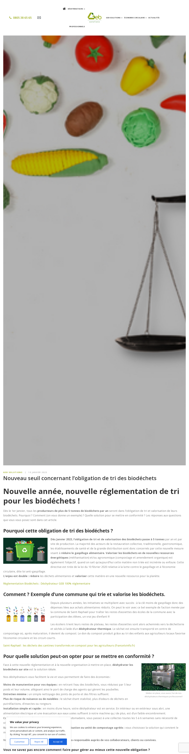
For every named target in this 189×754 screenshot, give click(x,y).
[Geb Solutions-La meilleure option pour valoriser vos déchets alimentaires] (94, 18)
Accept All (57, 741)
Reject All (38, 741)
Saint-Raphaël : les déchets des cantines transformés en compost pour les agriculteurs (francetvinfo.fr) (69, 645)
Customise (19, 741)
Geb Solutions (12, 472)
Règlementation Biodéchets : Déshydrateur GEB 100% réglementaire (46, 583)
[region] (38, 732)
